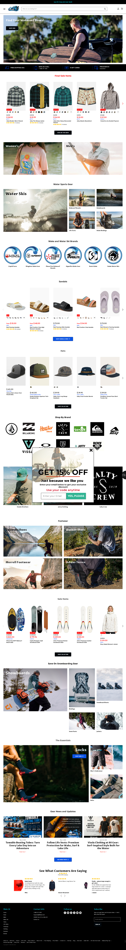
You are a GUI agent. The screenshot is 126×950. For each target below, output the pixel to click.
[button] (63, 472)
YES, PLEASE (76, 495)
